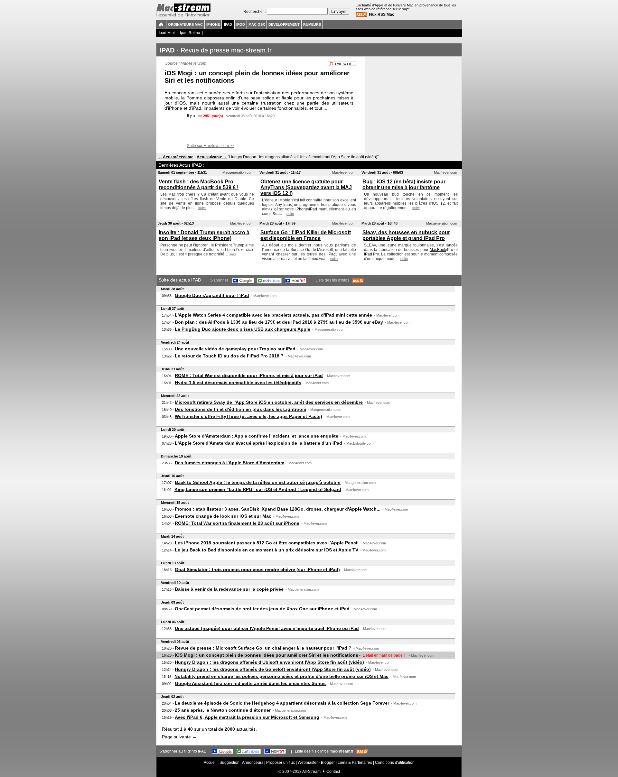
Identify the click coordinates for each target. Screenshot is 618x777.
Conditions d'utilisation (395, 762)
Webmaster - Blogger (317, 762)
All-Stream (311, 771)
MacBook (438, 249)
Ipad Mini (167, 33)
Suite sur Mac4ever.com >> (210, 145)
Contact (333, 771)
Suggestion (229, 762)
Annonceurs (252, 762)
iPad (196, 108)
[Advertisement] (260, 131)
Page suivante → (179, 736)
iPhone (175, 108)
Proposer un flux (280, 762)
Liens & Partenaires (355, 762)
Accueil (210, 762)
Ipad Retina (190, 33)
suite (202, 208)
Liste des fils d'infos (333, 280)
